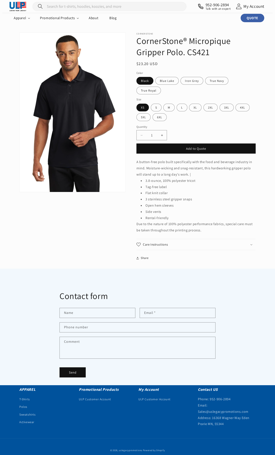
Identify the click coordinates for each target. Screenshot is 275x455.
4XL (242, 107)
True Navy (217, 81)
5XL (143, 117)
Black (145, 81)
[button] (21, 18)
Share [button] (145, 258)
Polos (23, 407)
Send (72, 372)
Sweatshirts (27, 414)
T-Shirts (24, 399)
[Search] (40, 6)
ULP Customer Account (95, 399)
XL (195, 107)
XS (142, 107)
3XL (226, 107)
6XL (159, 117)
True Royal (148, 90)
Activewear (26, 422)
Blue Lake (167, 81)
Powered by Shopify (154, 450)
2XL (210, 107)
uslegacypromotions (130, 450)
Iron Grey (192, 81)
